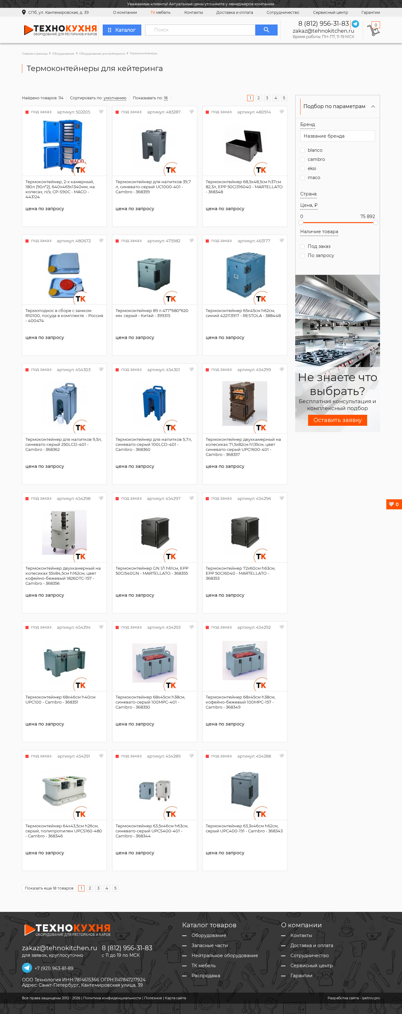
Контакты (193, 12)
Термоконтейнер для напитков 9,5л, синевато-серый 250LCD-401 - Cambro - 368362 (63, 444)
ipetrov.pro (371, 998)
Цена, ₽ (309, 205)
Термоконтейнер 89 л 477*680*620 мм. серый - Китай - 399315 (152, 313)
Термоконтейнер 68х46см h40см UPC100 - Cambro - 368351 (60, 699)
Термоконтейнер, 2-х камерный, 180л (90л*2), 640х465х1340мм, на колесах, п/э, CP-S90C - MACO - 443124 (60, 189)
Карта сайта (175, 998)
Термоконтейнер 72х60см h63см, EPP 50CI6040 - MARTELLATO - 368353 (240, 573)
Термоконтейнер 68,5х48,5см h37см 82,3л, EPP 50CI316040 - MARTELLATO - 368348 (244, 186)
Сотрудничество (283, 12)
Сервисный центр (330, 12)
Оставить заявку (337, 420)
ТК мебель (204, 965)
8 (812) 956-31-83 (323, 23)
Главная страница (34, 53)
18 (166, 98)
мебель (160, 12)
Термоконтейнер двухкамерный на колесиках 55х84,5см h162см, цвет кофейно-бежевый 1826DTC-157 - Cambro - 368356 (63, 576)
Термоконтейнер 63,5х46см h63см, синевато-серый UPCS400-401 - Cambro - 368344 (152, 830)
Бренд (307, 124)
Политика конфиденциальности (112, 998)
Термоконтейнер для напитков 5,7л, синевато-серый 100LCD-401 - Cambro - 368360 (154, 444)
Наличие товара (319, 231)
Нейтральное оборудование (225, 955)
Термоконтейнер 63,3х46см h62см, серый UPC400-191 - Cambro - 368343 (244, 828)
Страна (308, 194)
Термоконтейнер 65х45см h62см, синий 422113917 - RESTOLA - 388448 (243, 313)
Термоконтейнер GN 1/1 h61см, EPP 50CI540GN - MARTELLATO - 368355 (152, 571)
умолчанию (115, 98)
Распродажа (206, 975)
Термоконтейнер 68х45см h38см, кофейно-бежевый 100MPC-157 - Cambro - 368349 (240, 702)
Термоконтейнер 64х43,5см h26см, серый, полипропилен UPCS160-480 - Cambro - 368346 (63, 830)
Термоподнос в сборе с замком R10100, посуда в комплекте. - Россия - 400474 (64, 315)
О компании (125, 12)
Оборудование (63, 53)
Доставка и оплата (234, 12)
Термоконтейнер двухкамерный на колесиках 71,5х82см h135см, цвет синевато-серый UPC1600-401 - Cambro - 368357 (243, 447)
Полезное (153, 998)
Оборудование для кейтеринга (102, 53)
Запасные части (210, 945)
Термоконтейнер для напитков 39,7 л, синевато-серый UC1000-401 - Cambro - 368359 (153, 186)
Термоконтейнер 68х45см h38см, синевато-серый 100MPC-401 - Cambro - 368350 (150, 702)
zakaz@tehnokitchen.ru (323, 31)
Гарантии (370, 12)
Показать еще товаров (49, 888)
